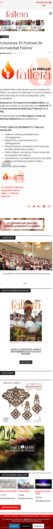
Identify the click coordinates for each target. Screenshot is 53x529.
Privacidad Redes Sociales (29, 516)
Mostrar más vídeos (10, 507)
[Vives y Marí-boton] (26, 448)
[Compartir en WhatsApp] (49, 206)
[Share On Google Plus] (39, 206)
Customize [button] (38, 526)
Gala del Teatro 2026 (43, 492)
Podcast (5, 36)
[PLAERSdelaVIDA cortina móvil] (26, 224)
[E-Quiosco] (26, 25)
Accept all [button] (14, 526)
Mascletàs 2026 (8, 491)
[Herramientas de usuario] (50, 53)
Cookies (7, 516)
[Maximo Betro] (26, 403)
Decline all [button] (26, 526)
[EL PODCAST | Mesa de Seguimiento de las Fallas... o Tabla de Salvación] (13, 177)
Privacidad (15, 516)
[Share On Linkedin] (44, 206)
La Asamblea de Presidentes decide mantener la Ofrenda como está (26, 274)
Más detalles (26, 362)
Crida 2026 (23, 491)
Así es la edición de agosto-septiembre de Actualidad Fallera (25, 351)
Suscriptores (45, 516)
